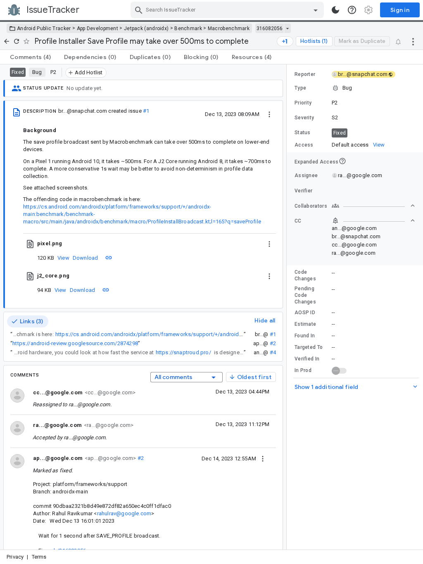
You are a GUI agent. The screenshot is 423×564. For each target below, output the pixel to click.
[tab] (30, 57)
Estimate (305, 324)
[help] (352, 10)
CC (298, 221)
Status (303, 132)
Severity (304, 118)
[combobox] (228, 10)
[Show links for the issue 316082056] (287, 28)
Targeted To (309, 347)
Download (85, 258)
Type (300, 88)
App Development (98, 28)
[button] (355, 88)
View (63, 258)
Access (304, 145)
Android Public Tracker (44, 28)
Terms (39, 557)
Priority (303, 103)
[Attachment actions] (269, 243)
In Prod (303, 370)
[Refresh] (16, 41)
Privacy (15, 557)
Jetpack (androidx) (146, 28)
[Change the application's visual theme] (335, 10)
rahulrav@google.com (124, 513)
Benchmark (188, 28)
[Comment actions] (262, 458)
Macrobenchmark (229, 28)
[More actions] (413, 41)
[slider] (288, 307)
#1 (146, 111)
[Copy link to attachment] (108, 257)
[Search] (139, 10)
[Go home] (7, 41)
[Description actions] (269, 114)
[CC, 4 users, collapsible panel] (373, 220)
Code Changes (305, 275)
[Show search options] (316, 10)
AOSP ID (305, 312)
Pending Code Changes (305, 295)
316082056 (270, 28)
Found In (305, 336)
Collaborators (311, 206)
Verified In (307, 359)
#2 (273, 343)
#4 (273, 352)
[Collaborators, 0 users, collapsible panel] (373, 205)
